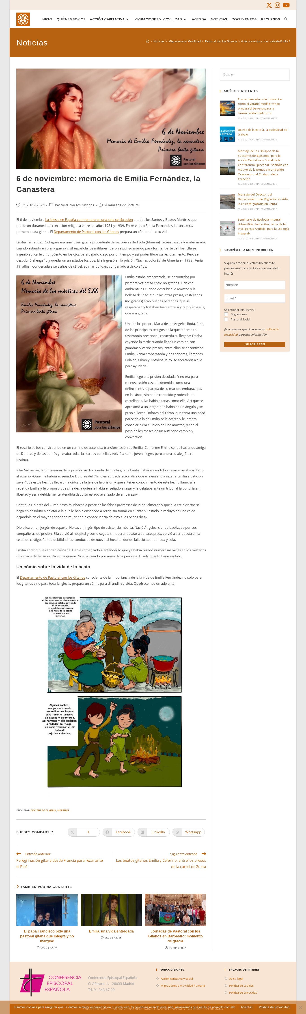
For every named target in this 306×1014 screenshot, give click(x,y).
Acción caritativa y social (177, 979)
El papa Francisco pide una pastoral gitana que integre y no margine (47, 936)
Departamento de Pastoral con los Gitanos (86, 231)
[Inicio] (147, 41)
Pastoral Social (240, 319)
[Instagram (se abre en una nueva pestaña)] (278, 5)
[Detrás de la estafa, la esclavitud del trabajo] (227, 134)
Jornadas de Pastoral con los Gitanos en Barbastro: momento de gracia (175, 936)
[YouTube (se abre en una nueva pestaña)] (286, 5)
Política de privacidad (243, 992)
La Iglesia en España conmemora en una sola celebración (89, 219)
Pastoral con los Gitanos (74, 205)
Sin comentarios (266, 118)
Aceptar (246, 1007)
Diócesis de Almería (43, 810)
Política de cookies (241, 986)
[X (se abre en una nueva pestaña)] (269, 5)
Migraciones (238, 314)
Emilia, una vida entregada (111, 931)
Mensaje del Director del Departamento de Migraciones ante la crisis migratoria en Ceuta (263, 199)
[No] (300, 1007)
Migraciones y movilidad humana (183, 986)
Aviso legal (236, 979)
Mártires (63, 810)
